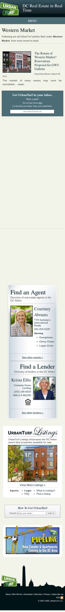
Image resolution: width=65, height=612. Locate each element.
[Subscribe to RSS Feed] (61, 597)
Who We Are (17, 594)
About (8, 594)
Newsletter (28, 594)
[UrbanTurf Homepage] (18, 13)
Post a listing (43, 493)
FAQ (26, 493)
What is (46, 490)
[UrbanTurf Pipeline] (32, 555)
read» (21, 84)
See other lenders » (32, 412)
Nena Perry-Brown (42, 73)
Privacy (47, 594)
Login (27, 490)
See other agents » (32, 357)
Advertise (38, 594)
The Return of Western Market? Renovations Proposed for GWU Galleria (46, 61)
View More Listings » (32, 485)
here (40, 103)
